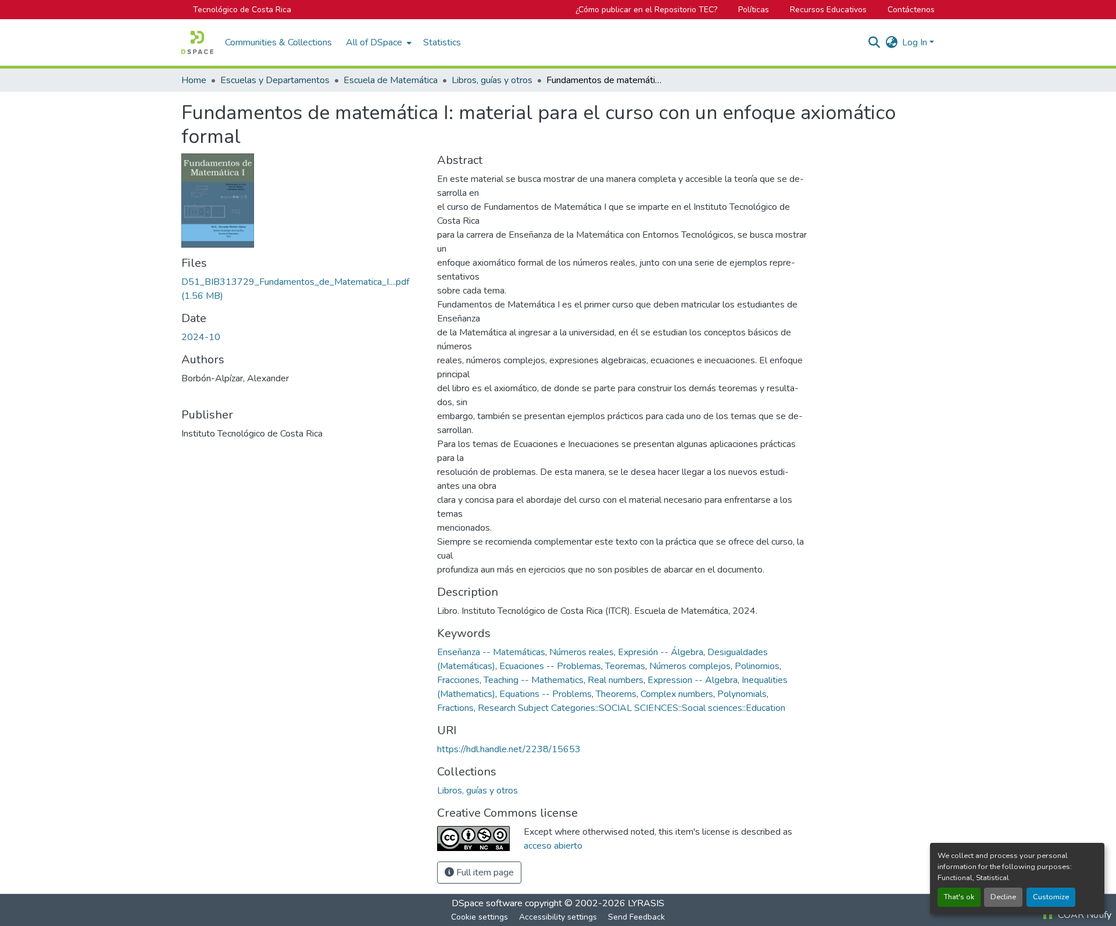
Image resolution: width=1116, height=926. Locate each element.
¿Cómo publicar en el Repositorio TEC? (646, 9)
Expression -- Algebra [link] (693, 680)
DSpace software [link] (487, 903)
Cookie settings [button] (479, 917)
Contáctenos (911, 9)
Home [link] (193, 80)
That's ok (959, 897)
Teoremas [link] (625, 666)
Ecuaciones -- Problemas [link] (550, 666)
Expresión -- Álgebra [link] (660, 652)
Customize (1051, 897)
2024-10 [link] (200, 337)
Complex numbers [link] (677, 694)
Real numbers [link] (615, 680)
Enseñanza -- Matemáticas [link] (491, 652)
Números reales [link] (581, 652)
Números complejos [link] (690, 666)
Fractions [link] (455, 708)
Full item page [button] (484, 872)
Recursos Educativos (828, 9)
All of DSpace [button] (374, 42)
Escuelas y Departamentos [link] (275, 80)
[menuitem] (378, 42)
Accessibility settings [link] (558, 917)
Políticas (753, 9)
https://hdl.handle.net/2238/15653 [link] (509, 749)
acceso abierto (553, 845)
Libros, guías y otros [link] (492, 80)
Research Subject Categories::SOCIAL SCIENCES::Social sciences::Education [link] (631, 708)
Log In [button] (915, 42)
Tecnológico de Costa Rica (242, 9)
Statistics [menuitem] (442, 42)
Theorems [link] (616, 694)
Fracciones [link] (458, 680)
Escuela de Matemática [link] (391, 80)
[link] (302, 289)
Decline (1003, 897)
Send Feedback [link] (636, 917)
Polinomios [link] (757, 666)
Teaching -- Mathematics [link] (534, 680)
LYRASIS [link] (646, 903)
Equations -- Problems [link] (545, 694)
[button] (197, 42)
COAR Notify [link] (1083, 915)
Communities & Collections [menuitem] (278, 42)
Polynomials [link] (742, 694)
